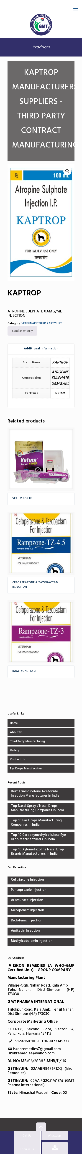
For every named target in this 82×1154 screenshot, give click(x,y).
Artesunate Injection (27, 900)
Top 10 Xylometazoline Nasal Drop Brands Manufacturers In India (37, 852)
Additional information (41, 348)
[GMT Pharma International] (41, 25)
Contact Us (17, 759)
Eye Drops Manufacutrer (26, 768)
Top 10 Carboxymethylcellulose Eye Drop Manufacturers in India (38, 837)
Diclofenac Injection (26, 920)
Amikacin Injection (25, 931)
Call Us (27, 1135)
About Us (16, 732)
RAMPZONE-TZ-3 (24, 671)
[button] (67, 171)
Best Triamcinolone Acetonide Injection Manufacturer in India (35, 793)
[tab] (41, 349)
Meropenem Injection (27, 910)
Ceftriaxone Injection (27, 880)
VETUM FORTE (22, 498)
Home (14, 723)
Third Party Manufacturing (27, 741)
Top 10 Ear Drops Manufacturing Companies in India (36, 822)
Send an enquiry (22, 331)
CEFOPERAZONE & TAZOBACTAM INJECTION (35, 584)
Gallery (14, 750)
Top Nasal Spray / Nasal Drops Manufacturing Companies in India (37, 808)
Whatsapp (54, 1135)
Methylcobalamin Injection (31, 941)
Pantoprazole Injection (28, 890)
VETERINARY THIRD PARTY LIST (41, 323)
